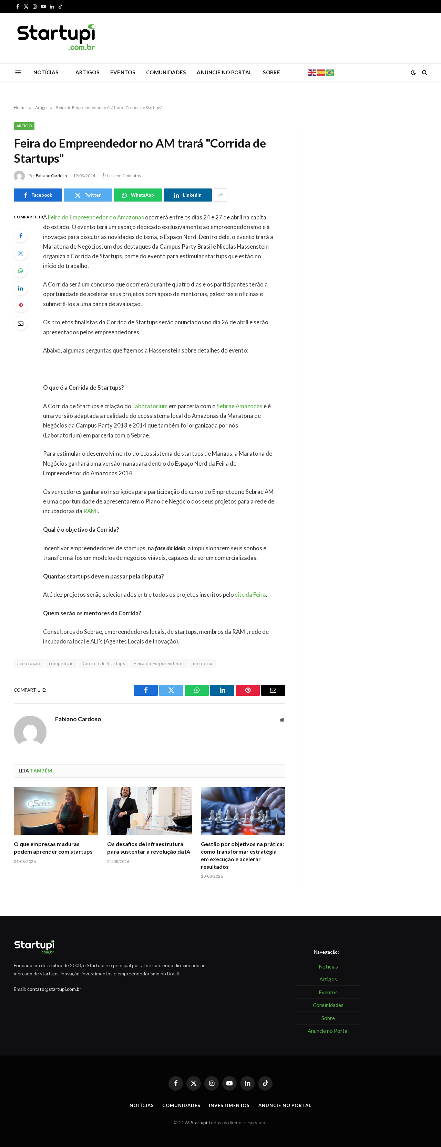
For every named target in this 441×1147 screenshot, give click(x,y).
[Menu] (18, 72)
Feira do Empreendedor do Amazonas (96, 217)
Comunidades (181, 1105)
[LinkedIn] (21, 288)
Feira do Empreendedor (159, 663)
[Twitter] (21, 253)
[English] (312, 72)
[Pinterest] (21, 306)
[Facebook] (21, 235)
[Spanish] (321, 72)
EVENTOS (122, 72)
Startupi (199, 1122)
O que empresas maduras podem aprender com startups (53, 848)
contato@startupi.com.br (54, 989)
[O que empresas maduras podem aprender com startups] (56, 811)
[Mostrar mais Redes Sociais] (220, 195)
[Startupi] (57, 38)
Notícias (142, 1105)
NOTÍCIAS (45, 72)
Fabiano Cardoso (51, 175)
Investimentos (229, 1105)
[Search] (424, 72)
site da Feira (250, 594)
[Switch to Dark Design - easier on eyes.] (413, 72)
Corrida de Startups (104, 663)
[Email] (21, 323)
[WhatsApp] (21, 271)
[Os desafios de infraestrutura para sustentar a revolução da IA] (149, 811)
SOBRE (271, 72)
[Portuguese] (330, 72)
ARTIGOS (87, 72)
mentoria (202, 663)
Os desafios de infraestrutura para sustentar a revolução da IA (148, 848)
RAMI (90, 511)
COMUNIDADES (166, 72)
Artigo (24, 125)
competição (61, 663)
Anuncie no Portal (284, 1105)
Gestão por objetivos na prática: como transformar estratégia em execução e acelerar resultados (242, 855)
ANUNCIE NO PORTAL (224, 72)
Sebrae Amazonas (240, 406)
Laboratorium (150, 406)
